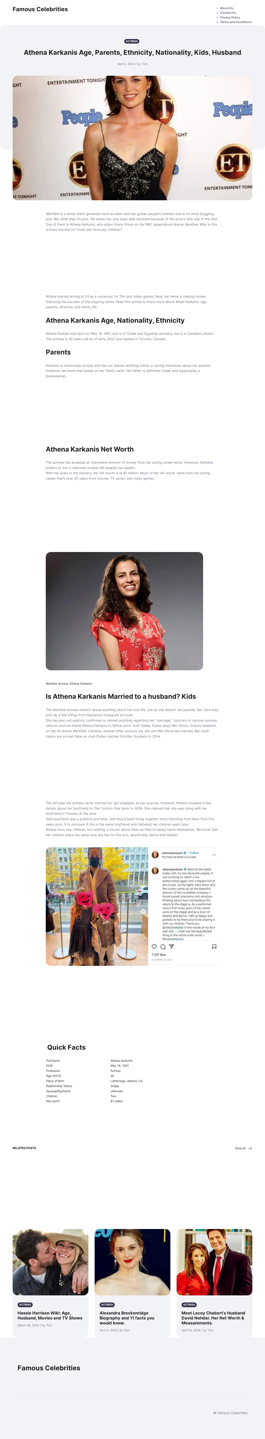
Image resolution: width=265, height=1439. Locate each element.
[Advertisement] (132, 263)
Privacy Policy (230, 17)
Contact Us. (228, 12)
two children (75, 829)
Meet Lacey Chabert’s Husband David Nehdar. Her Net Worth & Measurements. (213, 1318)
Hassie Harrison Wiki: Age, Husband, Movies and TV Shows (50, 1316)
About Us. (227, 8)
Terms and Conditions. (236, 22)
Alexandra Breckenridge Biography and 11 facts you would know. (127, 1318)
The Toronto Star (106, 808)
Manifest (52, 214)
